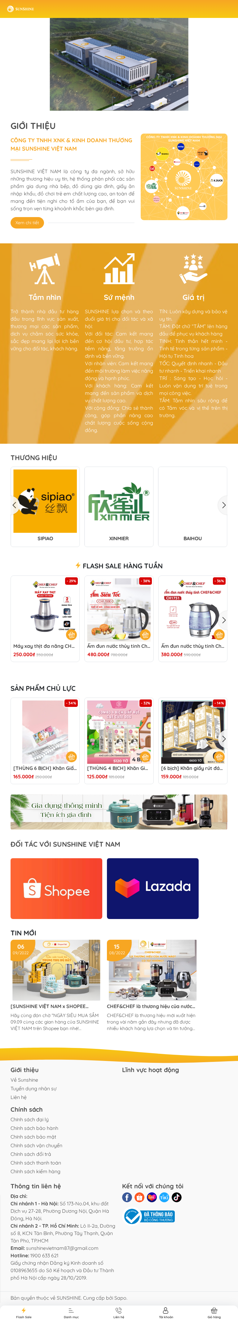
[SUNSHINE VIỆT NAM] (20, 9)
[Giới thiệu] (184, 177)
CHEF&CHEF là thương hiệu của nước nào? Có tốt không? (149, 1006)
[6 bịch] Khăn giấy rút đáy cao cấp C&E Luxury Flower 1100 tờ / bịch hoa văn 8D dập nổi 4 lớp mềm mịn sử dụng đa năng (193, 768)
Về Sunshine (24, 1080)
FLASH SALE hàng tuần (122, 566)
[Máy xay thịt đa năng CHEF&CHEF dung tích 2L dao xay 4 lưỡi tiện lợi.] (45, 610)
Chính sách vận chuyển (36, 1145)
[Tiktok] (177, 1197)
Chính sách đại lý (30, 1119)
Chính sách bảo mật (33, 1137)
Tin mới (23, 933)
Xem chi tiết (27, 222)
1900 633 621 (44, 1255)
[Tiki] (164, 1197)
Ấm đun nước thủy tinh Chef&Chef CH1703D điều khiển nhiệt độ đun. (119, 646)
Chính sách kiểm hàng (35, 1171)
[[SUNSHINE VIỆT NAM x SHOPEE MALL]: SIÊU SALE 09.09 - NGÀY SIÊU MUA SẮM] (56, 970)
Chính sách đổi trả (31, 1154)
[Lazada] (153, 888)
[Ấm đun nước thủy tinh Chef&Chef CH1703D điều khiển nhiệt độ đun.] (119, 610)
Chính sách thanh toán (36, 1163)
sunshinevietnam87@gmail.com (62, 1248)
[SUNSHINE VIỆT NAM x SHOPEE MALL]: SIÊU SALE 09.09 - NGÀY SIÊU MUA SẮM (53, 1006)
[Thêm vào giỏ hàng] (71, 757)
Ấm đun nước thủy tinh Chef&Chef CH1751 (193, 646)
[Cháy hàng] (71, 634)
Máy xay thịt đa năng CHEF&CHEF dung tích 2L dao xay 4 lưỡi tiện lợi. (45, 646)
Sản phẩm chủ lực (43, 688)
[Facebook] (127, 1197)
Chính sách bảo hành (34, 1128)
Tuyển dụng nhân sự (33, 1088)
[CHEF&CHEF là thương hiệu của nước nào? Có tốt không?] (153, 970)
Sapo (120, 1298)
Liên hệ (19, 1097)
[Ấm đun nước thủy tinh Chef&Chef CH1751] (193, 610)
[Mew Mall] (119, 812)
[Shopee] (56, 888)
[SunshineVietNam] (119, 64)
